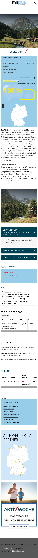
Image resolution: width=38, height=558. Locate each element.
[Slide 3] (19, 220)
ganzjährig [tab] (6, 316)
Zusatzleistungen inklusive (15, 258)
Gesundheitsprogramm (14, 251)
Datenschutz (22, 544)
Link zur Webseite (10, 328)
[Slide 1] (12, 220)
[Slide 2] (15, 220)
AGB (13, 544)
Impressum (5, 544)
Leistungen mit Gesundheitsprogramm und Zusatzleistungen (16, 232)
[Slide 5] (26, 220)
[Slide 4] (22, 220)
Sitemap (33, 544)
